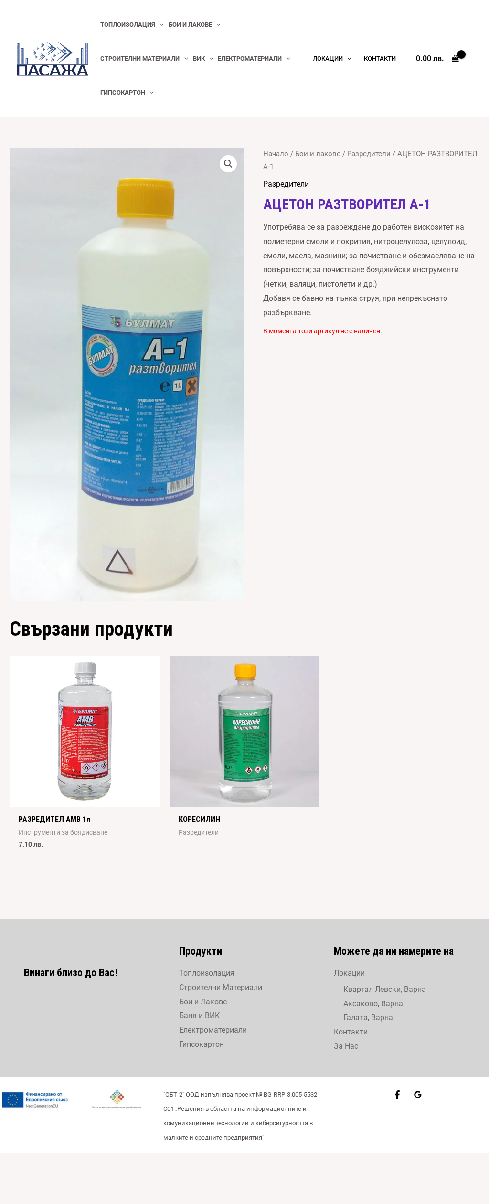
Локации (349, 973)
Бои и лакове (317, 153)
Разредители (369, 153)
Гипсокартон (201, 1044)
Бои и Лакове (203, 1001)
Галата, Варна (368, 1017)
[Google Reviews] (418, 1094)
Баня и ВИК (199, 1015)
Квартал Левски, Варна (384, 989)
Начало (275, 153)
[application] (159, 24)
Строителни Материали (220, 987)
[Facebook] (397, 1094)
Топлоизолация (206, 973)
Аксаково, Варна (373, 1003)
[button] (228, 163)
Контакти (351, 1031)
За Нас (346, 1046)
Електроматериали (213, 1029)
